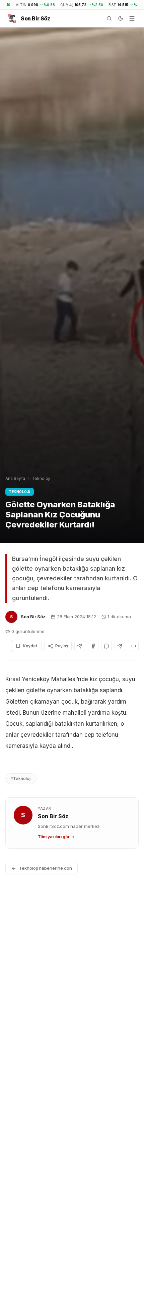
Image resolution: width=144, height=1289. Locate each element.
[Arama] (109, 18)
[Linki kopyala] (133, 646)
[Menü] (132, 18)
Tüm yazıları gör (54, 836)
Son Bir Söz (33, 616)
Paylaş (61, 645)
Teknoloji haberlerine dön (45, 868)
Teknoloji (41, 478)
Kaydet (30, 645)
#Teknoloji (20, 778)
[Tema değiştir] (120, 18)
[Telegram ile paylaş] (120, 646)
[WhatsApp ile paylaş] (106, 646)
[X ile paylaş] (79, 646)
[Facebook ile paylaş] (93, 646)
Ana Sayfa (15, 478)
